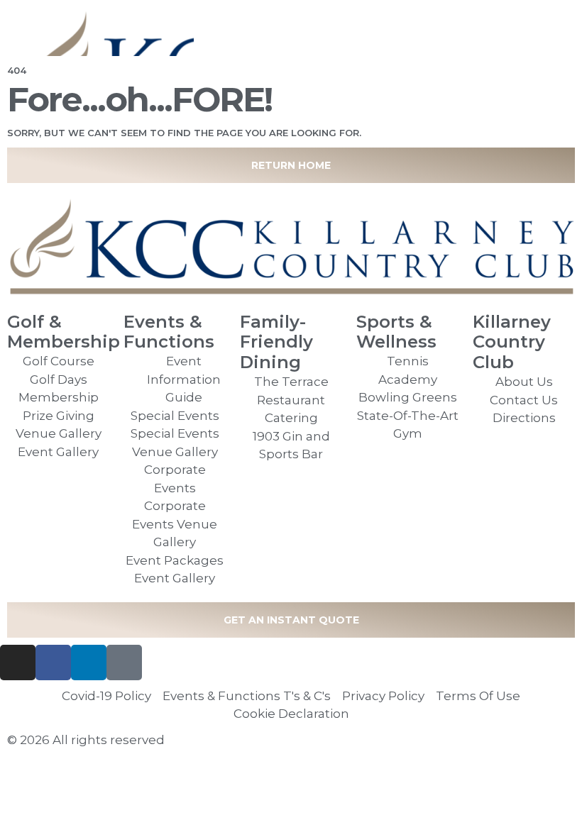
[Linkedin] (88, 662)
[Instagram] (17, 662)
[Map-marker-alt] (124, 662)
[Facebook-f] (53, 662)
